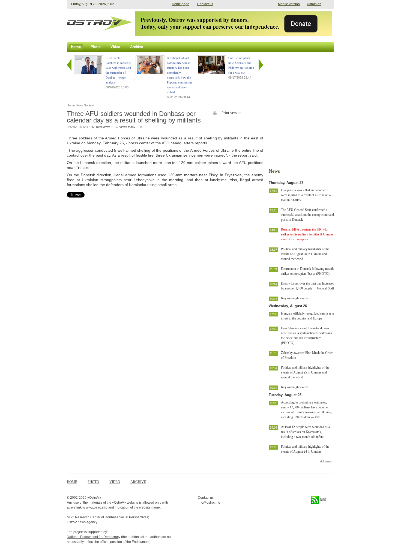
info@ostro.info (209, 502)
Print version (231, 113)
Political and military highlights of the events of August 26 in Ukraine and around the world (305, 254)
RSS (322, 500)
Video (114, 482)
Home (72, 482)
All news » (327, 461)
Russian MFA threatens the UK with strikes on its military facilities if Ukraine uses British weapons (307, 234)
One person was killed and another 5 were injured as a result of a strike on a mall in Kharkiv (306, 195)
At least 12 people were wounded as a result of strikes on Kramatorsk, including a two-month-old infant (305, 432)
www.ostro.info (96, 507)
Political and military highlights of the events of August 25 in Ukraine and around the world (305, 372)
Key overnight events (295, 298)
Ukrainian (314, 4)
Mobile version (289, 4)
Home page (180, 4)
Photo (93, 482)
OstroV (94, 498)
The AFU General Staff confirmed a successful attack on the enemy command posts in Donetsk (307, 215)
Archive (138, 482)
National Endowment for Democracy (93, 537)
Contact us (205, 4)
